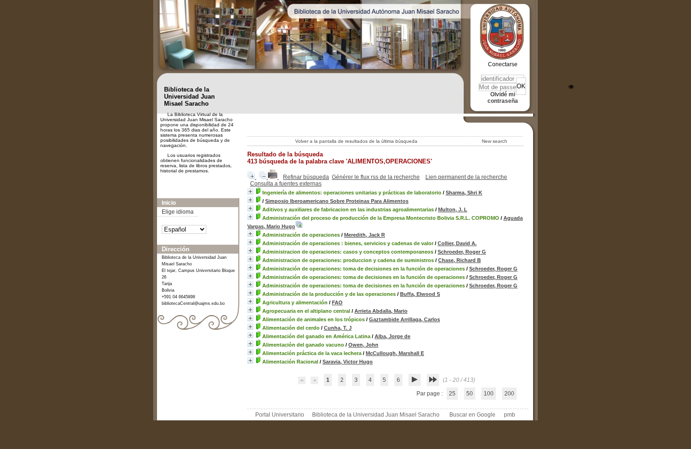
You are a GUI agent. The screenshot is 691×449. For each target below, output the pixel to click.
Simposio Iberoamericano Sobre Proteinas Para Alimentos (336, 201)
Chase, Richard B (459, 260)
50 (469, 393)
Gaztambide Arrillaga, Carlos (404, 319)
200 (509, 393)
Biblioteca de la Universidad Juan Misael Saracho (376, 414)
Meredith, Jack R (364, 235)
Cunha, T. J (338, 328)
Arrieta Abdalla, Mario (381, 311)
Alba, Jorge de (392, 336)
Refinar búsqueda (306, 177)
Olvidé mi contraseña (502, 97)
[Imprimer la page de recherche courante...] (273, 177)
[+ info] (250, 191)
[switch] (571, 87)
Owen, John (363, 345)
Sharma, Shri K (464, 192)
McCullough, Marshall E (395, 353)
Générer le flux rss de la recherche (376, 177)
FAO (337, 302)
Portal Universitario (279, 414)
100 (489, 393)
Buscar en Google (472, 414)
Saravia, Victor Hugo (347, 361)
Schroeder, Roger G (462, 252)
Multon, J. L (452, 209)
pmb (509, 414)
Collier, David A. (457, 243)
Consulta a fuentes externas (286, 183)
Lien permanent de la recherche (466, 177)
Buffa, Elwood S (420, 294)
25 (452, 393)
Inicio (169, 203)
